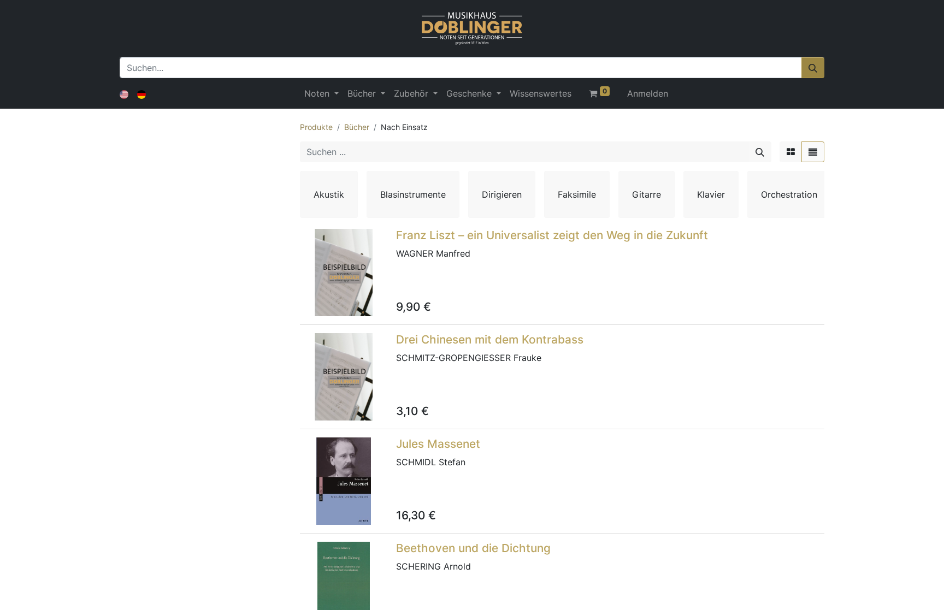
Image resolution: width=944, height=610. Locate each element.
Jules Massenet (438, 444)
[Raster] (791, 151)
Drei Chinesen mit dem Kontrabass (489, 339)
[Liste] (812, 151)
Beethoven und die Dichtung (473, 548)
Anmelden (647, 93)
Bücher (356, 127)
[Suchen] (812, 67)
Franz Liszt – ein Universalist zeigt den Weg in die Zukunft (552, 235)
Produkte (316, 127)
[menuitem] (540, 93)
